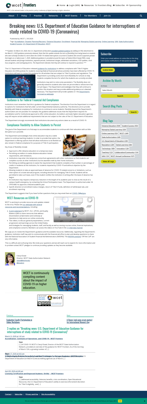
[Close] (145, 401)
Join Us (107, 15)
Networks (53, 15)
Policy (24, 15)
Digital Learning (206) (124, 145)
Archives (104, 86)
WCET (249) (124, 133)
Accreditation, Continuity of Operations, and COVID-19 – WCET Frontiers (34, 339)
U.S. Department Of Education (34, 44)
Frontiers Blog (104, 5)
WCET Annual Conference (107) (122, 156)
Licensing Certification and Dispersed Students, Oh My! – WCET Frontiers (34, 374)
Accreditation (19, 41)
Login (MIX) (74, 5)
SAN (116, 41)
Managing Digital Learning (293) (114, 129)
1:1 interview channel (74, 228)
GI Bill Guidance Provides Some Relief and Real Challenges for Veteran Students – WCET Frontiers (44, 356)
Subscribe (120, 5)
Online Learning (108, 41)
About (11, 15)
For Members (90, 15)
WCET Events (71, 15)
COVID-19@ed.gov (79, 193)
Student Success (16, 44)
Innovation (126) (122, 148)
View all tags (108, 161)
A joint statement (15, 211)
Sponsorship (135, 5)
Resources (89, 5)
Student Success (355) (130, 126)
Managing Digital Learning (91, 41)
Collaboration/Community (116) (126, 152)
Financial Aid (75, 41)
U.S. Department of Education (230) (115, 141)
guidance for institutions (47, 68)
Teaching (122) (107, 152)
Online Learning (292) (110, 133)
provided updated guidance (61, 51)
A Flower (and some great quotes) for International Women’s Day (79, 321)
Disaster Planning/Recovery (35, 41)
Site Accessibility (48, 394)
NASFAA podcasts (74, 236)
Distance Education (54, 41)
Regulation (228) (108, 145)
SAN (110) (105, 156)
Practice (38, 15)
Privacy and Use (32, 394)
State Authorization (126, 41)
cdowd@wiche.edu (23, 260)
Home (62, 5)
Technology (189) (108, 148)
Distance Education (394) (111, 126)
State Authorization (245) (111, 137)
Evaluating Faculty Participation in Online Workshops (19, 321)
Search (120, 96)
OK (120, 401)
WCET (48, 44)
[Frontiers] (21, 5)
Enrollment (66, 41)
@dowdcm (20, 263)
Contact (8, 394)
